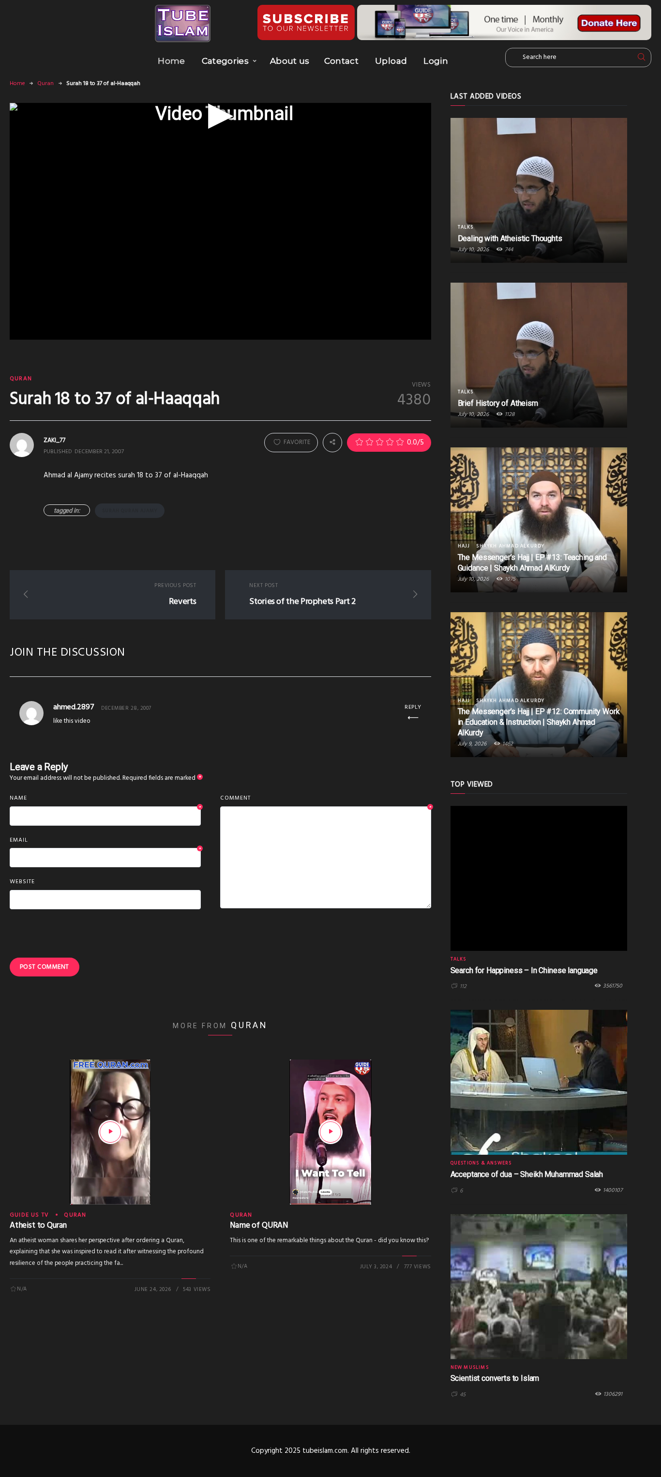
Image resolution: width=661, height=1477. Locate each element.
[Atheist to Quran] (110, 1132)
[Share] (332, 442)
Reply (413, 707)
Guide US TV (29, 1215)
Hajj (464, 546)
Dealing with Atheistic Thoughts (510, 238)
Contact (341, 61)
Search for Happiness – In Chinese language (524, 970)
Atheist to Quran (38, 1225)
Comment (325, 798)
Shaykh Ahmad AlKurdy (510, 546)
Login (435, 61)
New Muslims (470, 1367)
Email (105, 840)
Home (171, 61)
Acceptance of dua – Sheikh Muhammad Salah (527, 1174)
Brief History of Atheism (498, 403)
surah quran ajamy (129, 511)
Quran (45, 83)
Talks (466, 227)
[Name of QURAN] (330, 1132)
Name (105, 798)
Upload (391, 61)
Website (22, 882)
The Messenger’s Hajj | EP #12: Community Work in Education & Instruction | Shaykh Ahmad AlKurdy (539, 722)
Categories (225, 61)
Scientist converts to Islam (495, 1378)
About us (290, 61)
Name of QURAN (259, 1225)
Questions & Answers (481, 1163)
